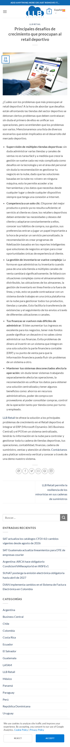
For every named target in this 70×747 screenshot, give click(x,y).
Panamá (8, 685)
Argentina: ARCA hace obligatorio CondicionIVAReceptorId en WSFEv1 (26, 564)
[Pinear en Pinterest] (45, 471)
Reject (18, 738)
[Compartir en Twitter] (32, 471)
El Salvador (9, 651)
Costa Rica (9, 637)
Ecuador (8, 644)
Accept (50, 738)
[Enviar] (63, 517)
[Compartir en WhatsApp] (19, 471)
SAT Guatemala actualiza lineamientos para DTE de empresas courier (34, 552)
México (7, 678)
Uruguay (8, 713)
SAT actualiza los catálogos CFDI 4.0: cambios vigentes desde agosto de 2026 (31, 541)
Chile (6, 623)
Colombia (9, 630)
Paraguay (8, 692)
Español (58, 9)
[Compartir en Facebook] (25, 471)
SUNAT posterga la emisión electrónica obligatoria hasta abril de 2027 (33, 575)
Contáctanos (59, 449)
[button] (5, 11)
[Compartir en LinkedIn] (51, 471)
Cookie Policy (21, 729)
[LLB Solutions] (35, 11)
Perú (6, 699)
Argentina (9, 610)
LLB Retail (35, 24)
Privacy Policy (37, 729)
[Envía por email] (38, 471)
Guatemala (9, 658)
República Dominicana (16, 706)
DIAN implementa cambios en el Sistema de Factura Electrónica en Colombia (34, 587)
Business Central (13, 616)
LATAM (7, 665)
